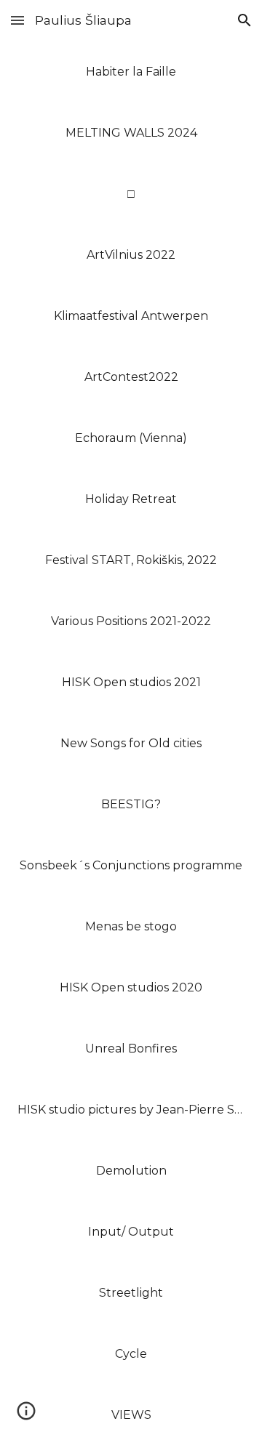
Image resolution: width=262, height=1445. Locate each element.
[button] (17, 20)
